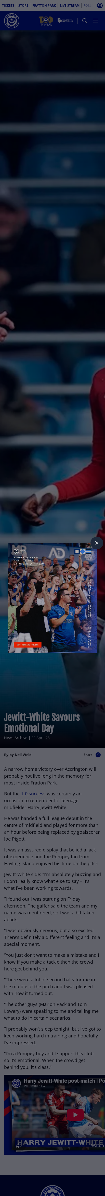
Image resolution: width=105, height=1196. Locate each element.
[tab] (97, 543)
